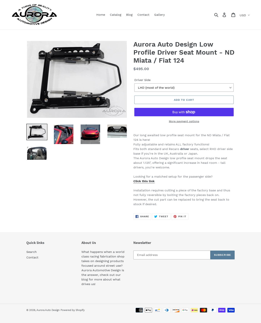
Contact (32, 257)
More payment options (184, 121)
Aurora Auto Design (48, 310)
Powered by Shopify (73, 310)
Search (31, 252)
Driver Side (142, 80)
